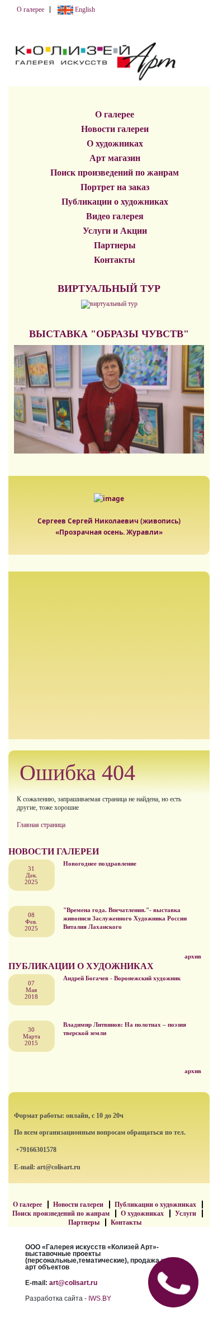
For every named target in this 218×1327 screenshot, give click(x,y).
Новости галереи (115, 129)
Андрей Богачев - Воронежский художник (122, 978)
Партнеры (115, 245)
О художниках (115, 143)
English (84, 9)
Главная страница (41, 825)
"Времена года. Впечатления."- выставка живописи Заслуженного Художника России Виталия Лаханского (125, 918)
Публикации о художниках (114, 201)
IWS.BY (99, 1298)
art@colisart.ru (73, 1283)
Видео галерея (115, 216)
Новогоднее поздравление (99, 863)
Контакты (114, 260)
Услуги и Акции (115, 230)
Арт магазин (114, 158)
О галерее (30, 9)
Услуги (185, 1213)
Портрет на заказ (114, 187)
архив (192, 956)
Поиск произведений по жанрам (114, 172)
